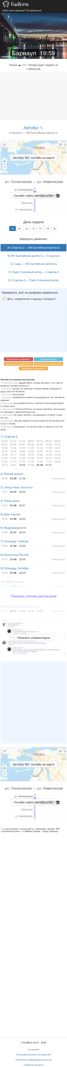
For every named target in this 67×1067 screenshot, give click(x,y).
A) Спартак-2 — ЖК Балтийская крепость (33, 247)
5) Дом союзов (10, 514)
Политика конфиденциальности (33, 1059)
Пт (40, 228)
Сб (47, 228)
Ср (26, 228)
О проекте (33, 1049)
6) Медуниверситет (13, 528)
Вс (55, 228)
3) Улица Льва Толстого (16, 487)
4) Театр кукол (10, 501)
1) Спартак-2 (9, 436)
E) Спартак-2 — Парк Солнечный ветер (34, 280)
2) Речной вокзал (12, 474)
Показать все (58, 478)
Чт (33, 228)
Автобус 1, (33, 127)
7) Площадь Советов (14, 541)
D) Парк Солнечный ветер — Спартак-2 (34, 272)
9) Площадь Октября (15, 568)
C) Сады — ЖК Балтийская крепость (33, 264)
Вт (19, 228)
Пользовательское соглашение (33, 1054)
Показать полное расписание (33, 595)
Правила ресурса (33, 1064)
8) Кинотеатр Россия (14, 555)
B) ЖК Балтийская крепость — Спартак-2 (34, 256)
